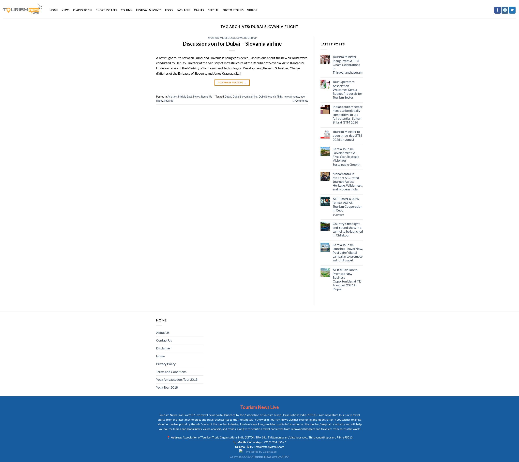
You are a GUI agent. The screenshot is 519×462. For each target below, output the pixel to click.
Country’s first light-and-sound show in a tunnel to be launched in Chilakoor (348, 229)
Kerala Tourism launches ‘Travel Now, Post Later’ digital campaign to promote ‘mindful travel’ (348, 252)
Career (199, 10)
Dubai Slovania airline (245, 96)
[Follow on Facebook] (497, 10)
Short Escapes (106, 10)
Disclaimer (163, 348)
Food (169, 10)
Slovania (168, 100)
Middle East (227, 38)
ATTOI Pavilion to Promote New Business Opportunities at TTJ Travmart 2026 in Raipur (347, 279)
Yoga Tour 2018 (167, 387)
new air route (291, 96)
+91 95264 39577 (275, 442)
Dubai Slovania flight (271, 96)
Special (213, 10)
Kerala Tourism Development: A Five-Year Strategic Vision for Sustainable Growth (346, 156)
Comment (338, 214)
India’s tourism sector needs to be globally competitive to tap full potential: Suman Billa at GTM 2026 (347, 114)
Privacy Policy (166, 364)
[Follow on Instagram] (505, 10)
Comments (300, 100)
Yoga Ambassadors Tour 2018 (176, 379)
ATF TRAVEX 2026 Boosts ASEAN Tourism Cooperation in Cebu (347, 204)
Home (54, 10)
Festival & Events (148, 10)
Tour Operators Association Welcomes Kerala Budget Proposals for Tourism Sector (347, 89)
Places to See (82, 10)
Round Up (250, 38)
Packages (183, 10)
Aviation (213, 38)
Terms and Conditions (171, 372)
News (65, 10)
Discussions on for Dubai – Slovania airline (232, 44)
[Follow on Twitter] (512, 10)
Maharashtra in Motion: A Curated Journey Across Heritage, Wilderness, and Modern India (347, 181)
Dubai (227, 96)
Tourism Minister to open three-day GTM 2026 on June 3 (347, 135)
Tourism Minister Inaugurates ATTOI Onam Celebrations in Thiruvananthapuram (347, 64)
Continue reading (232, 82)
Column (127, 10)
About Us (162, 332)
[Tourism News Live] (23, 9)
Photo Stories (232, 10)
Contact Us (164, 340)
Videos (252, 10)
